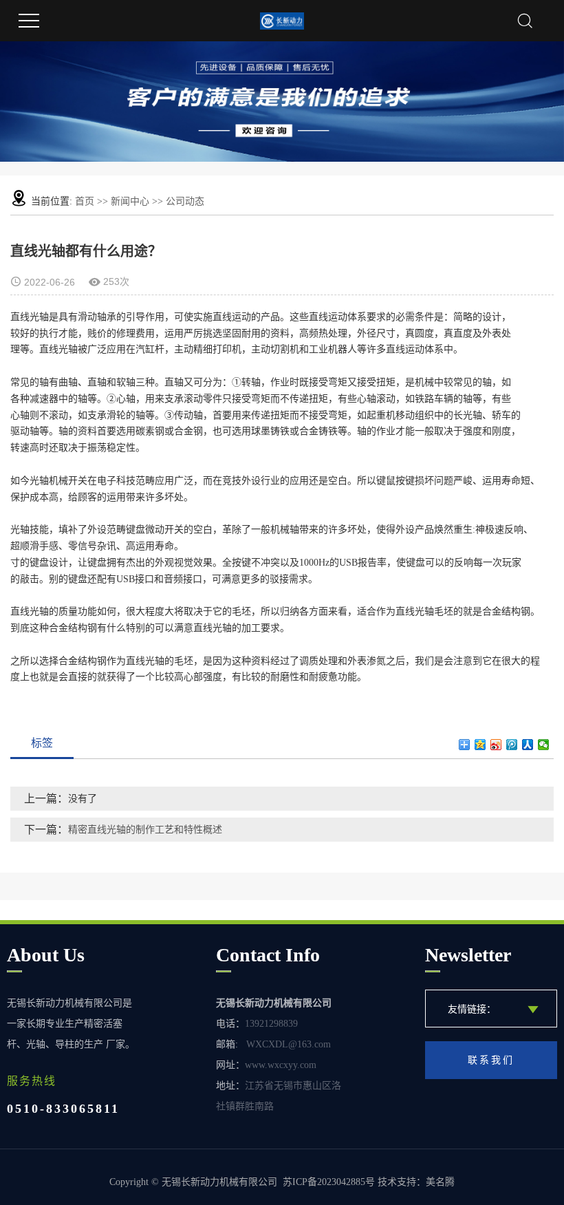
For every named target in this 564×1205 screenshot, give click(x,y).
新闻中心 (130, 201)
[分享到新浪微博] (496, 744)
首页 (84, 201)
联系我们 (491, 1060)
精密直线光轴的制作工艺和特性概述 (145, 829)
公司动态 (185, 201)
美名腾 (440, 1182)
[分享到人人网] (528, 744)
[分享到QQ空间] (480, 744)
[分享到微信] (544, 744)
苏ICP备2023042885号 (329, 1182)
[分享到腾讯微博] (512, 744)
